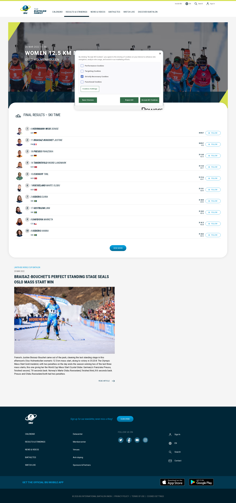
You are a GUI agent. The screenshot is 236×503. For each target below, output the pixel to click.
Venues (76, 450)
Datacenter (78, 434)
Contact (178, 461)
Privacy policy (121, 496)
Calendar (30, 434)
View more (118, 248)
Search (178, 452)
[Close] (160, 54)
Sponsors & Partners (82, 465)
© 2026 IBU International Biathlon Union (92, 496)
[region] (119, 80)
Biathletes (30, 457)
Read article (104, 381)
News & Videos (32, 450)
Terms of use (138, 496)
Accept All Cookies (150, 100)
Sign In (177, 434)
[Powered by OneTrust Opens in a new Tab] (151, 108)
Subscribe (125, 419)
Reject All (129, 100)
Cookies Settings (155, 496)
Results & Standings (35, 442)
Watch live (129, 12)
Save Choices (88, 100)
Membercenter (79, 442)
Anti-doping (78, 457)
